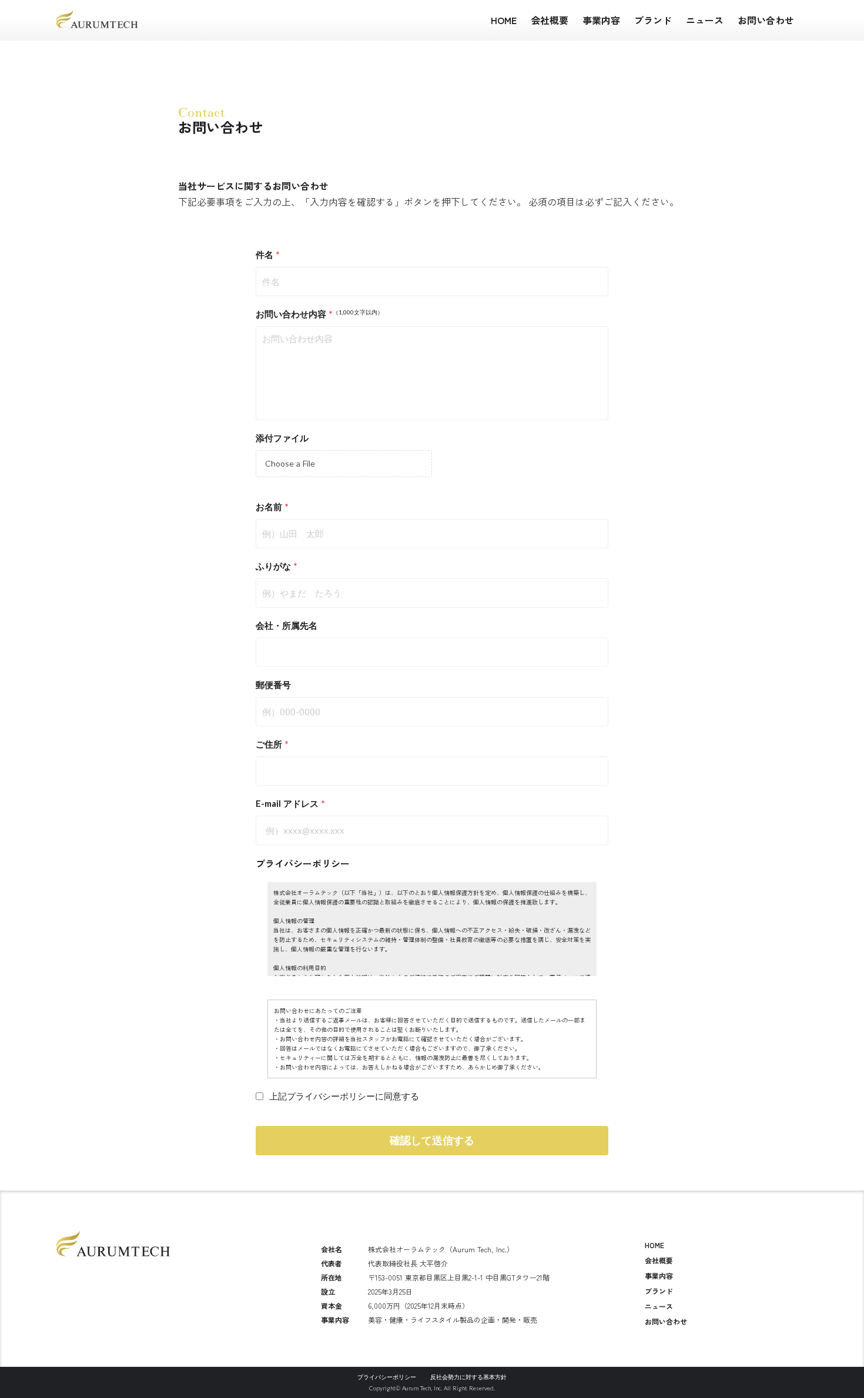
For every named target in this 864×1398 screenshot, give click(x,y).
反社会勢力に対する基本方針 (468, 1376)
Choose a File (290, 463)
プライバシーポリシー (303, 863)
